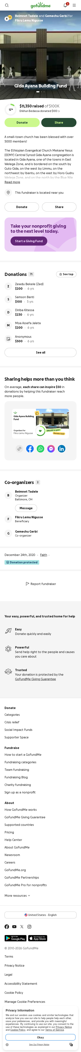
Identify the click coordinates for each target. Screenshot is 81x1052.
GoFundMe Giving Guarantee (35, 679)
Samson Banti (24, 297)
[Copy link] (19, 449)
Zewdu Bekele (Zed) (29, 284)
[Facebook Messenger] (51, 449)
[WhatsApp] (40, 449)
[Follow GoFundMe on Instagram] (29, 926)
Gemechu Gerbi (26, 531)
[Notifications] (65, 5)
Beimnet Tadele (26, 491)
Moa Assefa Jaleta (28, 323)
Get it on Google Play (16, 938)
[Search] (7, 5)
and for (44, 18)
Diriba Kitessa (24, 310)
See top (68, 274)
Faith (43, 555)
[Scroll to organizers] (10, 17)
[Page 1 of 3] (37, 91)
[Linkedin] (61, 449)
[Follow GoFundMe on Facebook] (7, 926)
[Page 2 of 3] (41, 91)
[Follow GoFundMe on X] (22, 926)
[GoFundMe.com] (40, 5)
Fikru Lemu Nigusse (29, 517)
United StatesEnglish (42, 914)
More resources (16, 895)
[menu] (74, 5)
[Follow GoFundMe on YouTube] (14, 926)
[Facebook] (30, 449)
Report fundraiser (43, 584)
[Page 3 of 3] (44, 91)
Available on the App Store (37, 938)
